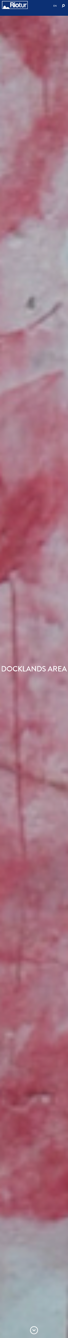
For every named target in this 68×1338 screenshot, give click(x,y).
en (55, 6)
